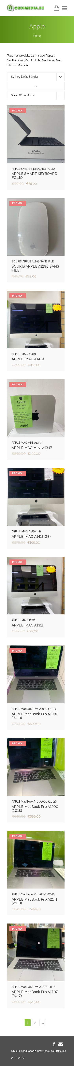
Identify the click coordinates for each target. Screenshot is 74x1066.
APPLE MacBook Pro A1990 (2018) (35, 809)
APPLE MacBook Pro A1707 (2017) (35, 994)
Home (37, 35)
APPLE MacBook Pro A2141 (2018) (34, 901)
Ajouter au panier (36, 135)
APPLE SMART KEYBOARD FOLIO (34, 176)
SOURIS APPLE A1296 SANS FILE (35, 268)
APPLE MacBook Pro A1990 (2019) (35, 716)
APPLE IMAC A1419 (28, 359)
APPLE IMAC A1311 (27, 625)
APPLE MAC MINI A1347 (32, 448)
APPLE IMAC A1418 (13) (31, 536)
